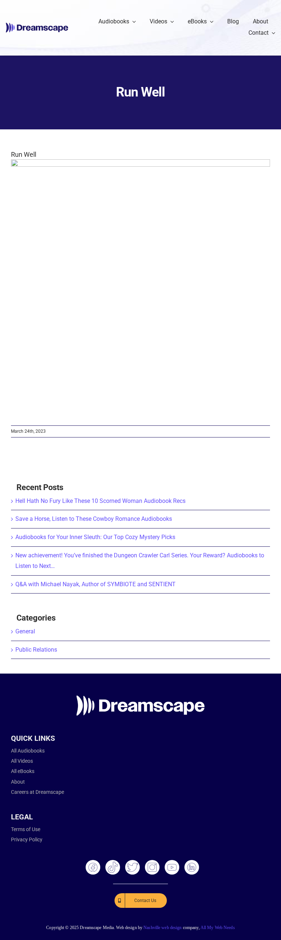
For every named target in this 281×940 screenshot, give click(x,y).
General (25, 631)
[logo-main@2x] (37, 25)
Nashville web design (162, 927)
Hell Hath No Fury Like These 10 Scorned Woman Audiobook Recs (100, 500)
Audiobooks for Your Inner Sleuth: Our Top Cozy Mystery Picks (95, 537)
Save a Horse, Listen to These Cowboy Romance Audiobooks (93, 518)
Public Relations (36, 649)
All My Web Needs (218, 927)
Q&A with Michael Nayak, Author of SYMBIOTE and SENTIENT (95, 584)
